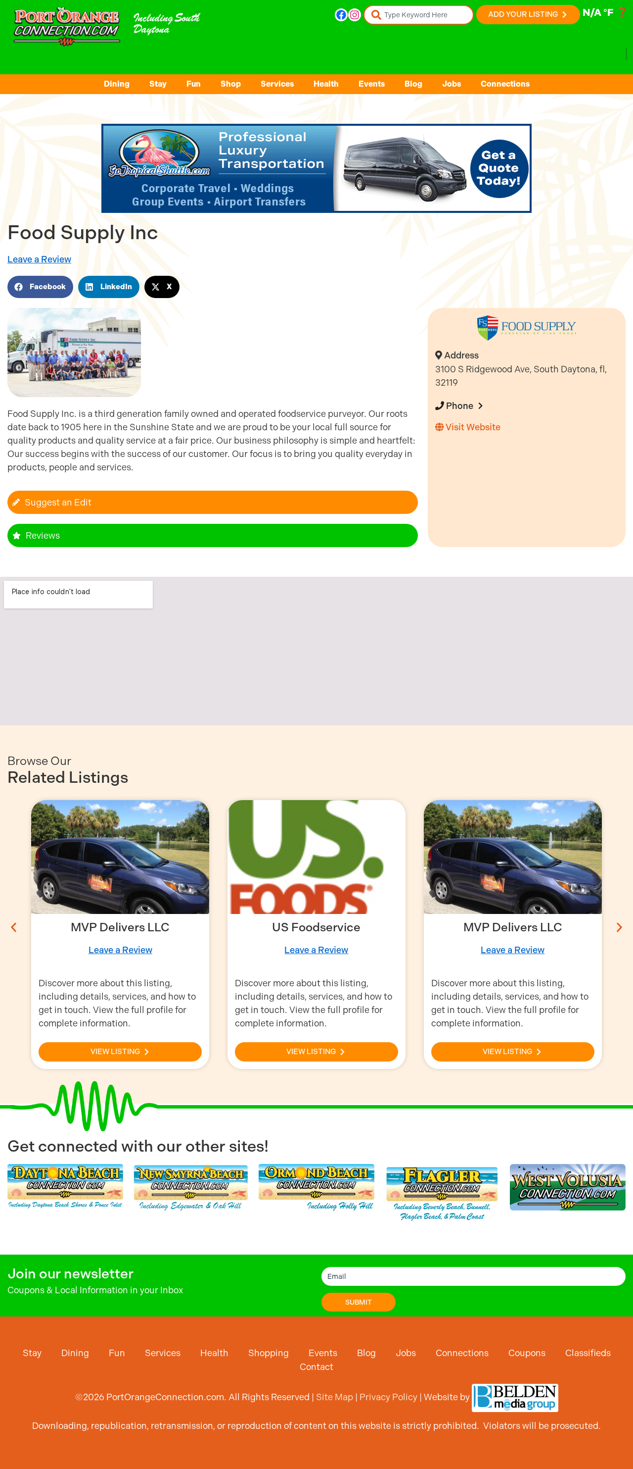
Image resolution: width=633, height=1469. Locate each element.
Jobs (451, 84)
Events (372, 84)
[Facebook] (341, 14)
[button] (40, 287)
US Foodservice (316, 927)
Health (326, 84)
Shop (231, 84)
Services (277, 84)
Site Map (334, 1397)
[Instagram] (354, 14)
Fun (193, 84)
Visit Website (472, 427)
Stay (158, 84)
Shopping (268, 1353)
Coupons (526, 1353)
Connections (505, 84)
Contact (316, 1367)
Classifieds (588, 1353)
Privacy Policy (388, 1397)
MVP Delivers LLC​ (120, 927)
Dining (117, 84)
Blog (413, 84)
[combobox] (418, 15)
